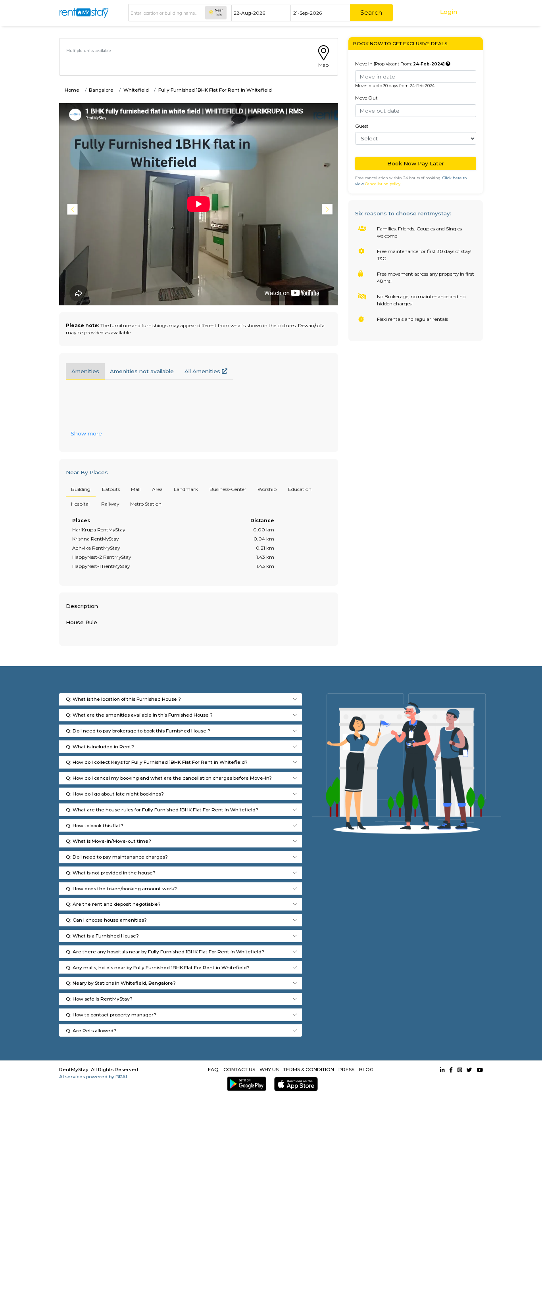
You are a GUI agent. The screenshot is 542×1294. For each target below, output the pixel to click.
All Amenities (203, 371)
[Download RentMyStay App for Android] (245, 1084)
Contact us (239, 1069)
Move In (399, 64)
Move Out (366, 98)
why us (269, 1069)
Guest (362, 126)
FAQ (213, 1069)
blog (366, 1069)
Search (371, 12)
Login (448, 11)
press (346, 1069)
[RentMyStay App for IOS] (294, 1084)
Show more (86, 433)
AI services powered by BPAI (93, 1076)
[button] (328, 209)
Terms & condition (308, 1069)
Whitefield (136, 90)
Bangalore (101, 90)
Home (72, 90)
